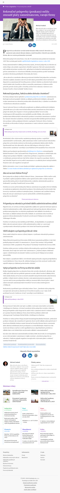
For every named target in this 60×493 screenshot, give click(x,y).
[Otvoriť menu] (3, 2)
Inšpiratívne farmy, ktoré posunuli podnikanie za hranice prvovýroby (11, 414)
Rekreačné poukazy (10, 344)
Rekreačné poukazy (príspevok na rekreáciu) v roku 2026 (48, 392)
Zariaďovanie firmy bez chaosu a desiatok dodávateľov (20, 392)
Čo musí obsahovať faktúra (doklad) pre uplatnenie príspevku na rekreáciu (29, 168)
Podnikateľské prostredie (26, 344)
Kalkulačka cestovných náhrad (11, 457)
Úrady (23, 455)
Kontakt (43, 459)
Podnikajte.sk (25, 480)
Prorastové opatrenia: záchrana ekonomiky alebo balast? (19, 400)
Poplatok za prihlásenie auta (10, 468)
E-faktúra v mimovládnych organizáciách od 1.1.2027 (47, 421)
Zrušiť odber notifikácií (30, 489)
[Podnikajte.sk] (30, 2)
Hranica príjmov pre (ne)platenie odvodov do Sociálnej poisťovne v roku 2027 (47, 415)
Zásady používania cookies (30, 483)
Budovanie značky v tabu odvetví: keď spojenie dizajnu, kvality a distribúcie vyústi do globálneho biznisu (11, 421)
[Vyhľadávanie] (56, 2)
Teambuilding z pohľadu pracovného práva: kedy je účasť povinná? (47, 441)
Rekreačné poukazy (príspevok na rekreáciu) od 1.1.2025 (48, 400)
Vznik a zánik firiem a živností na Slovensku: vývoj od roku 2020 (29, 415)
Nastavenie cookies (30, 487)
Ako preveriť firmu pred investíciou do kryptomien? (11, 441)
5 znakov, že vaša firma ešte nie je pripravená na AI (29, 441)
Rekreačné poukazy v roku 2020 (14, 299)
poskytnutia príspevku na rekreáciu (35, 97)
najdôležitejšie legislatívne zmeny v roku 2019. (36, 61)
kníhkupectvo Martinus (35, 151)
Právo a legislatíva (10, 6)
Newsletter (25, 457)
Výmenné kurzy (7, 465)
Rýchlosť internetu (8, 463)
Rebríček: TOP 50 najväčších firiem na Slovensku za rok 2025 (11, 435)
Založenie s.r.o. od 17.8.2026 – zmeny (30, 421)
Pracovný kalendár (8, 470)
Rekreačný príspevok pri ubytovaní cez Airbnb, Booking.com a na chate (25, 132)
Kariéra (42, 457)
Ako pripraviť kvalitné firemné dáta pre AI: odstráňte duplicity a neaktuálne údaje (28, 436)
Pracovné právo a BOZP (24, 6)
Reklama (43, 455)
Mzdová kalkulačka (8, 455)
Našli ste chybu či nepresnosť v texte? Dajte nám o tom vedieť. (19, 347)
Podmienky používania (30, 485)
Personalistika (40, 344)
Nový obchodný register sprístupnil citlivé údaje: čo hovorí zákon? (47, 435)
